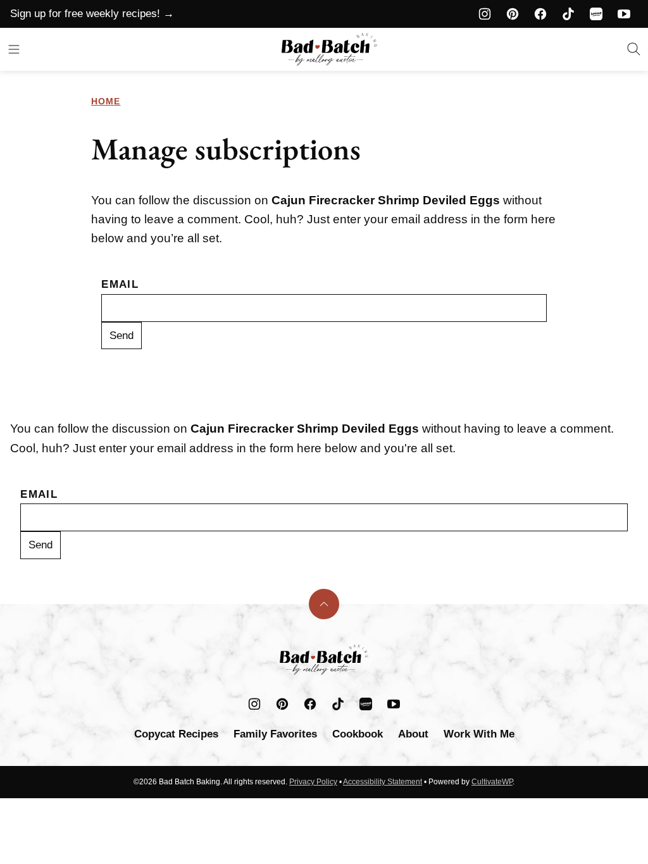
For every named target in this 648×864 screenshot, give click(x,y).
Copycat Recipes (176, 734)
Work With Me (479, 734)
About (413, 734)
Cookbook (357, 734)
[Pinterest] (512, 14)
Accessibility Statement (382, 781)
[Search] (634, 49)
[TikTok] (568, 14)
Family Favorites (275, 734)
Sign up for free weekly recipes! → (92, 14)
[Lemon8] (596, 14)
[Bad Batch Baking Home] (329, 49)
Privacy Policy (313, 781)
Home (105, 101)
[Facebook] (540, 14)
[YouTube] (624, 14)
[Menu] (14, 49)
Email (120, 284)
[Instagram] (485, 14)
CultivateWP (492, 781)
